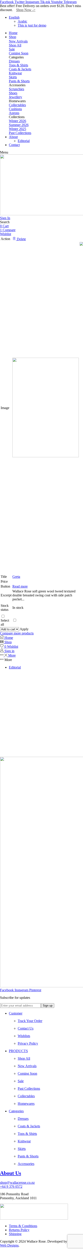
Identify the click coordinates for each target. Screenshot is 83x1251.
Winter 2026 (17, 121)
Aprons (14, 113)
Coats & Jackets (20, 69)
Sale (12, 49)
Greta (16, 576)
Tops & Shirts (18, 65)
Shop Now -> (25, 10)
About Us (10, 1173)
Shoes (13, 93)
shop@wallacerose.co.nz (17, 1182)
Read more (20, 586)
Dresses (14, 61)
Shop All (15, 45)
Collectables (17, 105)
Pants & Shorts (19, 81)
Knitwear (15, 73)
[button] (4, 152)
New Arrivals (18, 41)
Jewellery (15, 97)
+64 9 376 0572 (11, 1186)
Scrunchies (16, 89)
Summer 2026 (19, 125)
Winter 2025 (17, 129)
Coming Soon (18, 53)
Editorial (15, 667)
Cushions (15, 109)
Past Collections (20, 133)
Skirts (13, 77)
